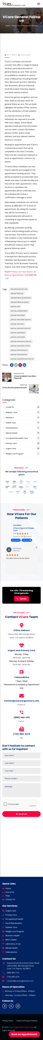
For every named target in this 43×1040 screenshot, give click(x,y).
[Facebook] (4, 1006)
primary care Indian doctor (20, 346)
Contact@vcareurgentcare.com (21, 700)
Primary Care (16, 25)
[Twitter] (11, 1006)
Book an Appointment (14, 275)
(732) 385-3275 (21, 734)
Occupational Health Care (22, 438)
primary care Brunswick (19, 311)
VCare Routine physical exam (14, 387)
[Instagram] (18, 1006)
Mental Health (22, 433)
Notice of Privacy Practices (27, 1021)
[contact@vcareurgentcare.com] (3, 980)
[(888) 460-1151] (21, 712)
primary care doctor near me (21, 341)
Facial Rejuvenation (14, 923)
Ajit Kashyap (17, 548)
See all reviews (16, 540)
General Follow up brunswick (21, 298)
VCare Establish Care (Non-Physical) (6, 377)
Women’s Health (13, 935)
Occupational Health (14, 919)
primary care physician (19, 354)
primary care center (18, 315)
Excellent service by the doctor (17, 558)
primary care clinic (17, 324)
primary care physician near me (22, 359)
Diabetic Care (22, 412)
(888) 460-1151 (22, 717)
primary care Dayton (18, 333)
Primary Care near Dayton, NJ (23, 271)
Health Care (22, 423)
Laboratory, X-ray (13, 944)
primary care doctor (18, 337)
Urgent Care (22, 448)
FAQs (8, 895)
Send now (23, 814)
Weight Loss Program (22, 454)
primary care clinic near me (20, 328)
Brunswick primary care (19, 289)
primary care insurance (19, 350)
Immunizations (22, 428)
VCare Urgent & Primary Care (23, 529)
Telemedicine (11, 952)
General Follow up (17, 293)
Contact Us (10, 899)
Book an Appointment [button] (24, 1034)
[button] (39, 2)
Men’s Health (11, 939)
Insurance (10, 892)
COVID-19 (22, 407)
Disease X (22, 417)
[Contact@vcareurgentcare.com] (21, 695)
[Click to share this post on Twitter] (16, 365)
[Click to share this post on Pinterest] (20, 365)
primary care (15, 306)
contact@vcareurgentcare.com (20, 981)
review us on (25, 540)
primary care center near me (21, 320)
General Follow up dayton (20, 302)
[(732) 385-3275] (21, 729)
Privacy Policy (7, 1021)
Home (8, 25)
